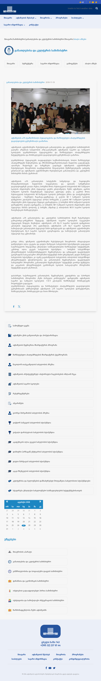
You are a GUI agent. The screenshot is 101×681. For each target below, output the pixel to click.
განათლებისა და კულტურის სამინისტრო (25, 82)
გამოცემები (72, 64)
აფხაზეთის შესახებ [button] (25, 18)
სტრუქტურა (27, 64)
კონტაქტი (34, 25)
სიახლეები (17, 659)
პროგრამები (61, 18)
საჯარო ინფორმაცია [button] (14, 25)
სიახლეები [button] (76, 18)
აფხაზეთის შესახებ (41, 654)
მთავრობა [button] (45, 18)
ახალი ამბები (91, 64)
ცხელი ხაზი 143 (50, 642)
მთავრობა (61, 654)
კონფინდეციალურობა (79, 659)
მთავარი (8, 18)
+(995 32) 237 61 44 (50, 645)
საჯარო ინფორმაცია (50, 64)
